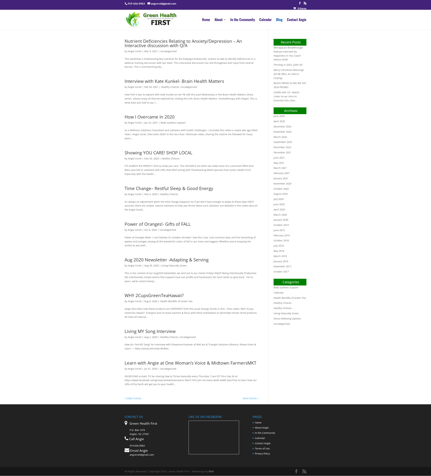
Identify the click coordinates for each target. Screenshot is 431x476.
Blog (279, 20)
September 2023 (283, 142)
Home (206, 20)
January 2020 (281, 219)
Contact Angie (296, 20)
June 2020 (279, 204)
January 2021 (281, 178)
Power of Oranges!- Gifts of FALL (158, 224)
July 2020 (279, 199)
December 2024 (282, 126)
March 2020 (280, 214)
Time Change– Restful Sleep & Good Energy (169, 188)
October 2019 (281, 225)
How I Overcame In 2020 (150, 117)
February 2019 (282, 235)
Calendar (265, 20)
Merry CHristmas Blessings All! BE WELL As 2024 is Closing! (289, 74)
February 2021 (282, 173)
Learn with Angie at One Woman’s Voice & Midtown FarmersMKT (190, 363)
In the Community (242, 20)
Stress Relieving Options (287, 318)
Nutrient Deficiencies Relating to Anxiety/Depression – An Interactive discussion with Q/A (183, 43)
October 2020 (281, 188)
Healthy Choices (170, 87)
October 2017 (281, 271)
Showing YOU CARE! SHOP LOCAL (158, 153)
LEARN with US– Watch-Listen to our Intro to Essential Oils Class (287, 96)
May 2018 (279, 250)
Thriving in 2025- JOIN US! (288, 64)
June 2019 (279, 230)
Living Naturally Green (174, 265)
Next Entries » (250, 398)
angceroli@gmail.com (142, 454)
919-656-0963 (136, 3)
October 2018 (281, 240)
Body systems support (173, 122)
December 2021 (282, 152)
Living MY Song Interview (150, 331)
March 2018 (280, 256)
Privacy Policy (262, 453)
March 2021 (280, 167)
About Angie (262, 427)
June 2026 (279, 116)
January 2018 (281, 261)
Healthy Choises (283, 308)
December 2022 (282, 147)
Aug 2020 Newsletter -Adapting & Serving (167, 260)
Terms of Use (262, 448)
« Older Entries (133, 398)
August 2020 (281, 193)
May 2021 (279, 162)
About (218, 20)
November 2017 (282, 266)
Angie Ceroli (135, 51)
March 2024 (280, 137)
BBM (211, 471)
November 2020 (282, 183)
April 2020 (279, 209)
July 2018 (279, 245)
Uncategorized (168, 51)
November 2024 (282, 131)
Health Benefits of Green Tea (176, 301)
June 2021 (279, 157)
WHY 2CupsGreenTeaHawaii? (154, 295)
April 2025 (279, 121)
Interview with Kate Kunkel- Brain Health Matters (174, 81)
